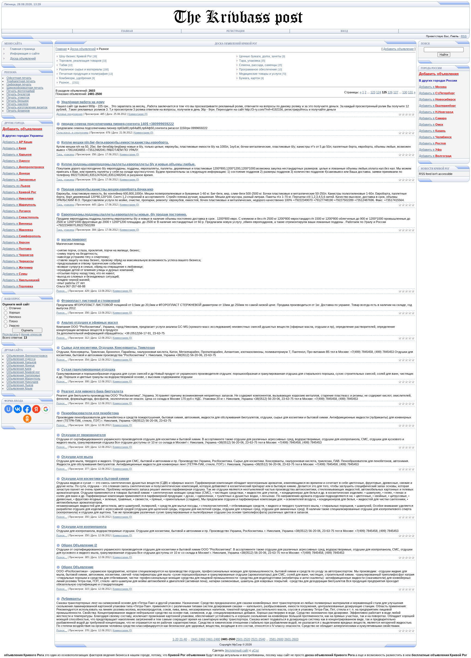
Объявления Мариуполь (23, 378)
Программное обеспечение (258, 69)
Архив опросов (31, 334)
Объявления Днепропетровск (27, 355)
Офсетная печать (19, 77)
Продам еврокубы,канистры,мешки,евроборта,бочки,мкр (107, 189)
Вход (344, 31)
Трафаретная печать (21, 81)
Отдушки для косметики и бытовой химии (95, 479)
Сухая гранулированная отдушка (88, 369)
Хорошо (14, 312)
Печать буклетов (18, 94)
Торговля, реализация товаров (80, 60)
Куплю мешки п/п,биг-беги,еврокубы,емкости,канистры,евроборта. (115, 142)
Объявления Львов (20, 385)
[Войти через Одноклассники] (27, 419)
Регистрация (235, 31)
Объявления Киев (19, 368)
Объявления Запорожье (23, 375)
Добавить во (16, 185)
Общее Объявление (77, 567)
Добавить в (17, 142)
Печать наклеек (17, 104)
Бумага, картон (249, 78)
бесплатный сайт (237, 650)
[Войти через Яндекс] (36, 409)
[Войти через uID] (8, 409)
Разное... (65, 82)
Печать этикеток (18, 97)
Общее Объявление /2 (79, 545)
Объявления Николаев (22, 381)
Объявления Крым (19, 388)
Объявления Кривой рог (23, 372)
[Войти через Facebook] (27, 409)
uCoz (255, 650)
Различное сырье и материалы (80, 69)
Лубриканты (71, 599)
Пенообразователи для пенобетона (90, 413)
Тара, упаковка (249, 60)
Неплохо (15, 316)
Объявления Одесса (21, 359)
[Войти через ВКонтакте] (18, 409)
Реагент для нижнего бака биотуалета (92, 391)
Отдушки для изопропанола (84, 527)
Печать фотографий (21, 91)
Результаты (10, 334)
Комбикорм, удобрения (75, 78)
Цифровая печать (19, 84)
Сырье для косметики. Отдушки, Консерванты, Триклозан (108, 348)
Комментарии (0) (137, 114)
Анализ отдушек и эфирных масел (89, 322)
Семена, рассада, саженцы (258, 65)
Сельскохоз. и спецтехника (72, 132)
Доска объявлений (83, 48)
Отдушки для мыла (77, 457)
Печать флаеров (18, 110)
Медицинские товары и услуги (260, 73)
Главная (127, 31)
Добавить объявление (398, 48)
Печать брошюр (18, 100)
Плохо (13, 321)
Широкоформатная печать (25, 87)
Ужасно (14, 325)
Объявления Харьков (21, 362)
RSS (464, 36)
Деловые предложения (69, 114)
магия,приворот (74, 240)
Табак (63, 65)
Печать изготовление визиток (27, 107)
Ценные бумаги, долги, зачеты (260, 56)
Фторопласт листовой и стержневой (90, 301)
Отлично (15, 308)
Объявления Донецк (21, 365)
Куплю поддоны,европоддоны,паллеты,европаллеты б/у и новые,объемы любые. (128, 164)
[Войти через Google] (45, 409)
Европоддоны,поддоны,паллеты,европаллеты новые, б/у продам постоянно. (124, 214)
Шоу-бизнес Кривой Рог (75, 56)
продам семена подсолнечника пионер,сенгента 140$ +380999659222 (117, 124)
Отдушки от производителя (83, 435)
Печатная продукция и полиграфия (83, 73)
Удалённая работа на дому (83, 102)
